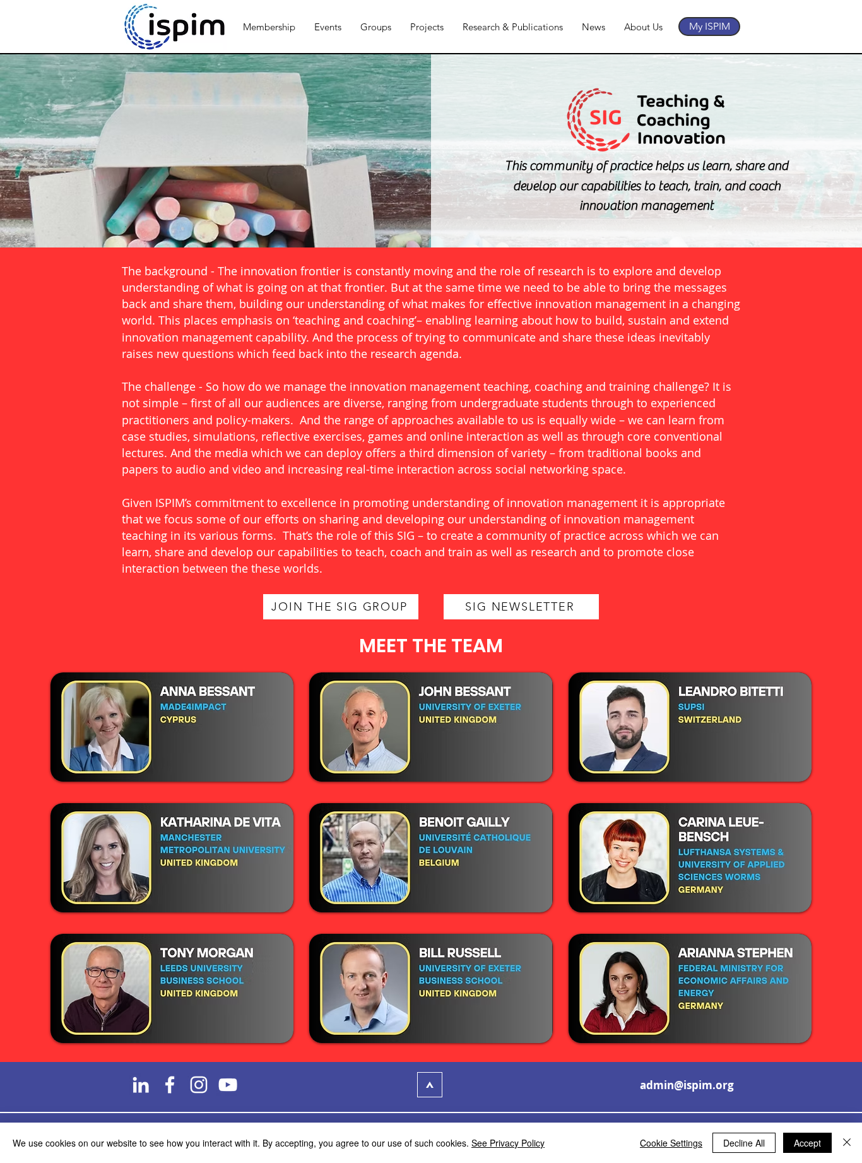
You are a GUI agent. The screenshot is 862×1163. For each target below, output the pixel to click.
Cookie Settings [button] (671, 1142)
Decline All (744, 1142)
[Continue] (429, 1084)
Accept (807, 1142)
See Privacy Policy (508, 1142)
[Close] (846, 1143)
